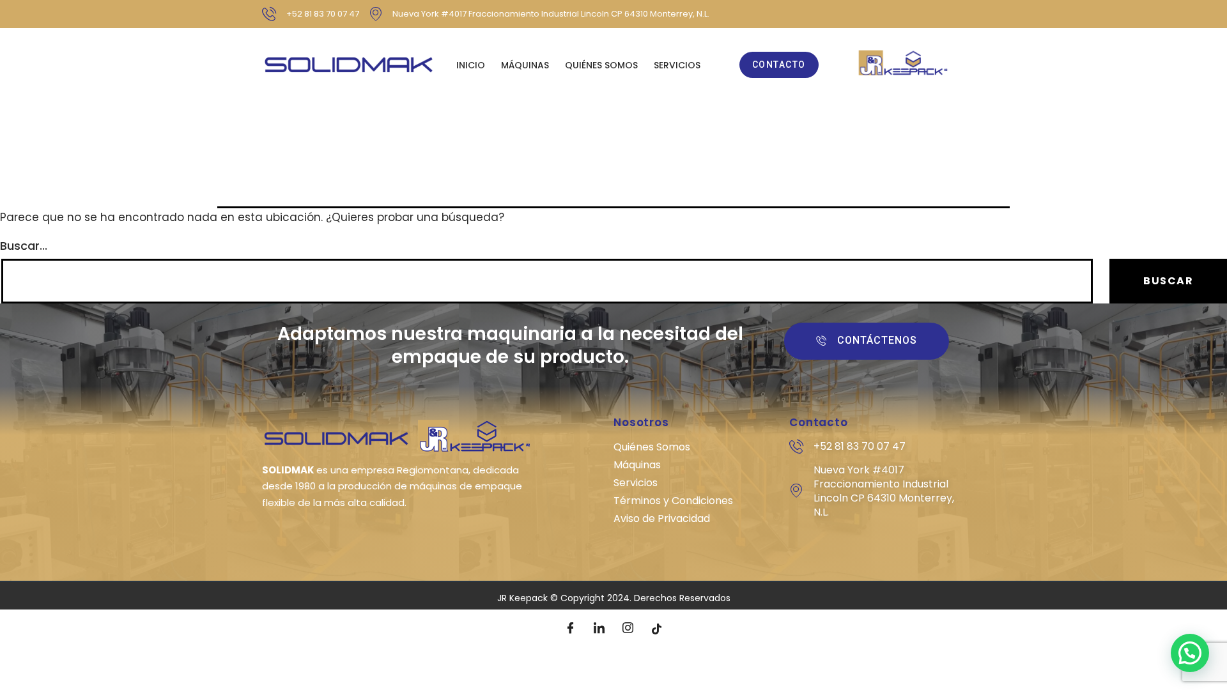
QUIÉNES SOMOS (601, 65)
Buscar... (23, 246)
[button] (1190, 653)
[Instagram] (628, 628)
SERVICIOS (677, 65)
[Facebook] (570, 628)
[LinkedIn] (599, 628)
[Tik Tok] (657, 628)
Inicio (470, 65)
